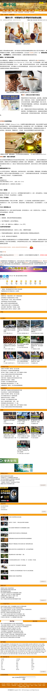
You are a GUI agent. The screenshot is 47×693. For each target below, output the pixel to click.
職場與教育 (20, 12)
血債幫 (9, 437)
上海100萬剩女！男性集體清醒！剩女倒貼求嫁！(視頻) (12, 631)
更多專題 (44, 511)
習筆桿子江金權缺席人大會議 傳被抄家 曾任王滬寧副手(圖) (10, 346)
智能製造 (34, 363)
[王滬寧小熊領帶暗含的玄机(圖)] (4, 517)
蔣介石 (40, 652)
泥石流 (20, 333)
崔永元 (19, 646)
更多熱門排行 (43, 618)
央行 (25, 648)
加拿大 (20, 648)
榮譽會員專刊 (4, 473)
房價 (25, 649)
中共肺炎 (2, 644)
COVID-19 (20, 644)
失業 (19, 423)
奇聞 (40, 10)
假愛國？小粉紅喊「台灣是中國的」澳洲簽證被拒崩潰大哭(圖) (13, 634)
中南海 (22, 646)
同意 (41, 2)
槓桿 (28, 648)
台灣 (14, 649)
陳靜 (17, 663)
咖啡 (23, 95)
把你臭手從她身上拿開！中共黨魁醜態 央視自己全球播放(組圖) (13, 606)
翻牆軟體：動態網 (22, 686)
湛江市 (24, 363)
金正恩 (36, 645)
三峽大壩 (2, 645)
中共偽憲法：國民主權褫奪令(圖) (7, 597)
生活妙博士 (9, 12)
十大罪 (25, 453)
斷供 (37, 437)
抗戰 (35, 652)
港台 (18, 10)
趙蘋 (32, 665)
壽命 (32, 653)
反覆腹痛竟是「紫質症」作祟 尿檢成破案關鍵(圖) (11, 385)
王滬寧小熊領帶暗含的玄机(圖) (15, 517)
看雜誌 (23, 685)
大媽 (23, 649)
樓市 (4, 649)
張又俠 (40, 644)
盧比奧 (15, 644)
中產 (9, 649)
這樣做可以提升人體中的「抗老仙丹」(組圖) (10, 308)
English (30, 683)
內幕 (24, 646)
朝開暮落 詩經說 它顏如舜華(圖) (15, 575)
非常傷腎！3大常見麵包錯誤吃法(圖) (9, 381)
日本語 (44, 683)
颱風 (35, 348)
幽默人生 (17, 653)
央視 (1, 652)
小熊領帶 (9, 363)
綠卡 (20, 652)
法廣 (11, 648)
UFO (30, 645)
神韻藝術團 (14, 685)
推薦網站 (3, 685)
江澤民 (20, 453)
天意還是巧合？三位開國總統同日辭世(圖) (9, 477)
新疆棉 (5, 645)
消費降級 (22, 423)
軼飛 (2, 662)
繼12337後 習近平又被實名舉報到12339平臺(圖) (10, 637)
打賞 (34, 20)
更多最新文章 (43, 600)
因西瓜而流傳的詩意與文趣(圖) (7, 476)
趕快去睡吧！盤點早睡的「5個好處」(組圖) (10, 307)
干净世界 (8, 685)
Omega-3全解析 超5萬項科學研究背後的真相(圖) (11, 374)
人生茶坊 (15, 12)
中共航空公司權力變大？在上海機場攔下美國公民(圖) (11, 617)
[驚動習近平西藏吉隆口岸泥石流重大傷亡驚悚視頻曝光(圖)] (4, 543)
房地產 (1, 649)
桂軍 (33, 652)
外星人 (30, 653)
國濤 (19, 363)
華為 (34, 645)
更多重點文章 (43, 581)
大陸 (7, 10)
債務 (27, 648)
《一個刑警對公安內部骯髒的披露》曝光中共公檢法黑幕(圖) (9, 330)
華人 (3, 652)
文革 (34, 653)
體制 (8, 333)
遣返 (13, 652)
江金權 (11, 348)
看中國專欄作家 (5, 656)
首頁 (4, 10)
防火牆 (42, 649)
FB (16, 648)
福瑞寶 (40, 685)
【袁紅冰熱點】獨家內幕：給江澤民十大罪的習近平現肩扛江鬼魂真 (23, 450)
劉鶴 (11, 646)
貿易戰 (34, 644)
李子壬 (32, 667)
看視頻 (44, 685)
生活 (37, 10)
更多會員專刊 (43, 485)
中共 (6, 333)
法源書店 (19, 685)
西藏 (24, 333)
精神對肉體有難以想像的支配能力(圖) (8, 589)
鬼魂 (22, 453)
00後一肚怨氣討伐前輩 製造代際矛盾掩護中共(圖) (11, 598)
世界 (29, 10)
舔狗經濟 (26, 437)
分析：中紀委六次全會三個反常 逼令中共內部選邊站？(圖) (12, 614)
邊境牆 (1, 646)
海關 (11, 652)
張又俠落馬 (3, 507)
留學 (9, 652)
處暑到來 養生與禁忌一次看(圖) (8, 379)
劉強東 (21, 649)
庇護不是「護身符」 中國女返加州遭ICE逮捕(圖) (19, 522)
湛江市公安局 (28, 363)
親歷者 (42, 333)
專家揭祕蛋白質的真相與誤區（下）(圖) (9, 383)
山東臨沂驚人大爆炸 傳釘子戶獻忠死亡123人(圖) (10, 628)
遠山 (17, 662)
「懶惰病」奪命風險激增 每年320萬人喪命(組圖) (11, 289)
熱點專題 (3, 503)
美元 (30, 648)
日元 (41, 648)
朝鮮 (18, 648)
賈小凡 (2, 660)
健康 (38, 60)
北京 (37, 348)
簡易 (32, 659)
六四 (18, 645)
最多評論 (12, 621)
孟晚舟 (41, 645)
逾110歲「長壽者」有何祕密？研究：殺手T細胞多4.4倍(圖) (14, 372)
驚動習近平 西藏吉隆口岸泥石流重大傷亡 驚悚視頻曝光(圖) (23, 330)
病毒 (17, 644)
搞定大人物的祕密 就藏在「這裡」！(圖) (10, 376)
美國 (15, 10)
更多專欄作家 (43, 671)
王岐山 (39, 645)
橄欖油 (1, 156)
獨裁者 (6, 437)
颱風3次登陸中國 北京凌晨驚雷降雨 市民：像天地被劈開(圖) (37, 346)
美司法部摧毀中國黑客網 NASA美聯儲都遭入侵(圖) (19, 527)
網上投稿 (3, 683)
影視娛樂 (32, 12)
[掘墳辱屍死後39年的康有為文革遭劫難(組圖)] (4, 533)
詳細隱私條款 (27, 2)
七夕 (19, 437)
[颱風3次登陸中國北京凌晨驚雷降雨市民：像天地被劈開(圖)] (4, 549)
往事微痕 (5, 648)
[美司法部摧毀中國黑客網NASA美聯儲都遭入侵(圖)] (4, 527)
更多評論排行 (43, 638)
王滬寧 (9, 348)
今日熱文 (3, 318)
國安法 (32, 644)
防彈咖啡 (2, 121)
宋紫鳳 (2, 659)
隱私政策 (25, 683)
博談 (22, 10)
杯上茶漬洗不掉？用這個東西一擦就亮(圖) (17, 565)
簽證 (14, 652)
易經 (14, 653)
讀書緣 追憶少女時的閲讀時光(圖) (7, 483)
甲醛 (22, 347)
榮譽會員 (40, 260)
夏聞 (32, 662)
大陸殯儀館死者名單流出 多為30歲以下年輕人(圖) (11, 610)
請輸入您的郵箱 (15, 677)
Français (34, 683)
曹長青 (17, 669)
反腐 (36, 646)
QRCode (11, 275)
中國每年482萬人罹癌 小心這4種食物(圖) (10, 305)
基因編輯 (39, 649)
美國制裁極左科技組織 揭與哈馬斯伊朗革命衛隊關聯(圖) (20, 538)
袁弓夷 (11, 645)
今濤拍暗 (18, 659)
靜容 (17, 666)
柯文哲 (24, 645)
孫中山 (37, 652)
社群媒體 (31, 52)
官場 (11, 10)
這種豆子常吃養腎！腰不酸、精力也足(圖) (10, 368)
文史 (33, 10)
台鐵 (29, 644)
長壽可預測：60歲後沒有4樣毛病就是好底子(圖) (11, 377)
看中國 (4, 251)
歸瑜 (32, 660)
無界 (28, 686)
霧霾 (36, 649)
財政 (6, 649)
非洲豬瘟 (29, 649)
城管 (8, 423)
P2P (34, 649)
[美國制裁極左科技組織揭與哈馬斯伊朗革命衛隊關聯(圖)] (4, 538)
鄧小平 (1, 653)
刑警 (9, 333)
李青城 (32, 666)
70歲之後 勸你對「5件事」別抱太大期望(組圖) (11, 299)
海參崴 (12, 649)
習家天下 (13, 437)
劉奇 (6, 653)
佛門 (16, 437)
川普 (10, 644)
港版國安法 (15, 645)
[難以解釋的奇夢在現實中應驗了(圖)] (4, 554)
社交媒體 (14, 648)
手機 (23, 653)
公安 (11, 333)
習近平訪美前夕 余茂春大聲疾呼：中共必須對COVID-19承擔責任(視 (14, 626)
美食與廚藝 (26, 12)
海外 (24, 652)
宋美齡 (43, 652)
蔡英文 (16, 649)
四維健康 (3, 669)
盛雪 (17, 665)
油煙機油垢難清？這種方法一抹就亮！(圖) (9, 595)
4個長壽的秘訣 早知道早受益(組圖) (8, 301)
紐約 (26, 10)
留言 (36, 20)
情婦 (32, 646)
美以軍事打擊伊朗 (4, 506)
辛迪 (32, 669)
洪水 (9, 645)
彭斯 (4, 646)
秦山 (2, 666)
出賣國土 (43, 644)
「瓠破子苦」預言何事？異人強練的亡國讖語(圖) (11, 594)
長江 (7, 645)
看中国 (10, 5)
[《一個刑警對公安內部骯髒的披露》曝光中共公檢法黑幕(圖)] (4, 570)
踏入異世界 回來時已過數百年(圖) (7, 480)
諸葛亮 (12, 653)
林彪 (4, 653)
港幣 (43, 648)
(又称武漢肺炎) (6, 644)
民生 (22, 652)
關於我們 (16, 683)
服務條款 (21, 683)
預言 (25, 653)
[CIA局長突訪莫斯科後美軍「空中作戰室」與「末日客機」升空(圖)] (4, 559)
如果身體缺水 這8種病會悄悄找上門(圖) (9, 297)
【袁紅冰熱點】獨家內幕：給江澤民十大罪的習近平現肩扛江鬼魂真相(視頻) (16, 609)
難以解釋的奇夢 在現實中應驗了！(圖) (16, 554)
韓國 (27, 347)
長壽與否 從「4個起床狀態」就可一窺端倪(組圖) (11, 295)
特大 (41, 20)
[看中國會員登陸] (9, 460)
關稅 (44, 645)
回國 (16, 652)
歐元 (40, 648)
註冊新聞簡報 (4, 674)
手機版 (28, 20)
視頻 (2, 410)
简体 (31, 20)
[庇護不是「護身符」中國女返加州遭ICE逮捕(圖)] (4, 522)
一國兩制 (2, 648)
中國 (22, 333)
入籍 (18, 652)
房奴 (35, 437)
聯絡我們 (8, 683)
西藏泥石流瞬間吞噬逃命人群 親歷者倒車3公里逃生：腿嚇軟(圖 (37, 330)
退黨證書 (27, 685)
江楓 (17, 667)
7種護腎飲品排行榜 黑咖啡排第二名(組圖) (10, 291)
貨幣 (32, 648)
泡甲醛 (24, 347)
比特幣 (37, 648)
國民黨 (27, 644)
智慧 (20, 653)
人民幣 (35, 648)
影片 (44, 10)
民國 (31, 652)
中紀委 (22, 363)
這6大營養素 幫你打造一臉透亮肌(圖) (9, 395)
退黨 (20, 645)
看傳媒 (36, 685)
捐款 (12, 683)
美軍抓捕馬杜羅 (4, 509)
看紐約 (32, 685)
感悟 (21, 653)
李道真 (17, 660)
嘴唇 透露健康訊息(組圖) (6, 591)
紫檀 (39, 348)
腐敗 (34, 646)
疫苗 (22, 645)
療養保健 (4, 12)
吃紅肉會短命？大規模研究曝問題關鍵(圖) (10, 370)
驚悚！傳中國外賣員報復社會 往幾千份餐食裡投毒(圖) (12, 607)
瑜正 (2, 667)
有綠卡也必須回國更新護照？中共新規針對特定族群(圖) (12, 632)
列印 (39, 20)
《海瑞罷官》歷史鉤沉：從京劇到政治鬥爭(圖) (10, 482)
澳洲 (29, 652)
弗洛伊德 (27, 645)
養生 (36, 653)
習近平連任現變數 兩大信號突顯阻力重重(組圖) (10, 479)
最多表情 (35, 621)
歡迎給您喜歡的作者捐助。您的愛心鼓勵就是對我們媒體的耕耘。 (14, 247)
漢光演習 (24, 644)
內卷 (37, 363)
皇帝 (9, 653)
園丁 (2, 665)
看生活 (6, 14)
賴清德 (12, 644)
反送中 (28, 646)
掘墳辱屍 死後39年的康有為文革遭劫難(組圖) (18, 533)
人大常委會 (15, 348)
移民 (5, 652)
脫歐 (23, 648)
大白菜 (20, 347)
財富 (7, 649)
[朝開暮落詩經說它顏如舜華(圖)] (4, 575)
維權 (44, 649)
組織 (12, 423)
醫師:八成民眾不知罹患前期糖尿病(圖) (9, 303)
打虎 (38, 646)
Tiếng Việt (39, 683)
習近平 (6, 348)
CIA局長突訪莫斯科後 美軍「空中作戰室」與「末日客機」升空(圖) (22, 559)
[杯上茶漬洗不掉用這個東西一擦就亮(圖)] (4, 565)
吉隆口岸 (27, 333)
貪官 (30, 646)
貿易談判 (8, 646)
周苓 (2, 663)
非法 (10, 423)
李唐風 (32, 663)
